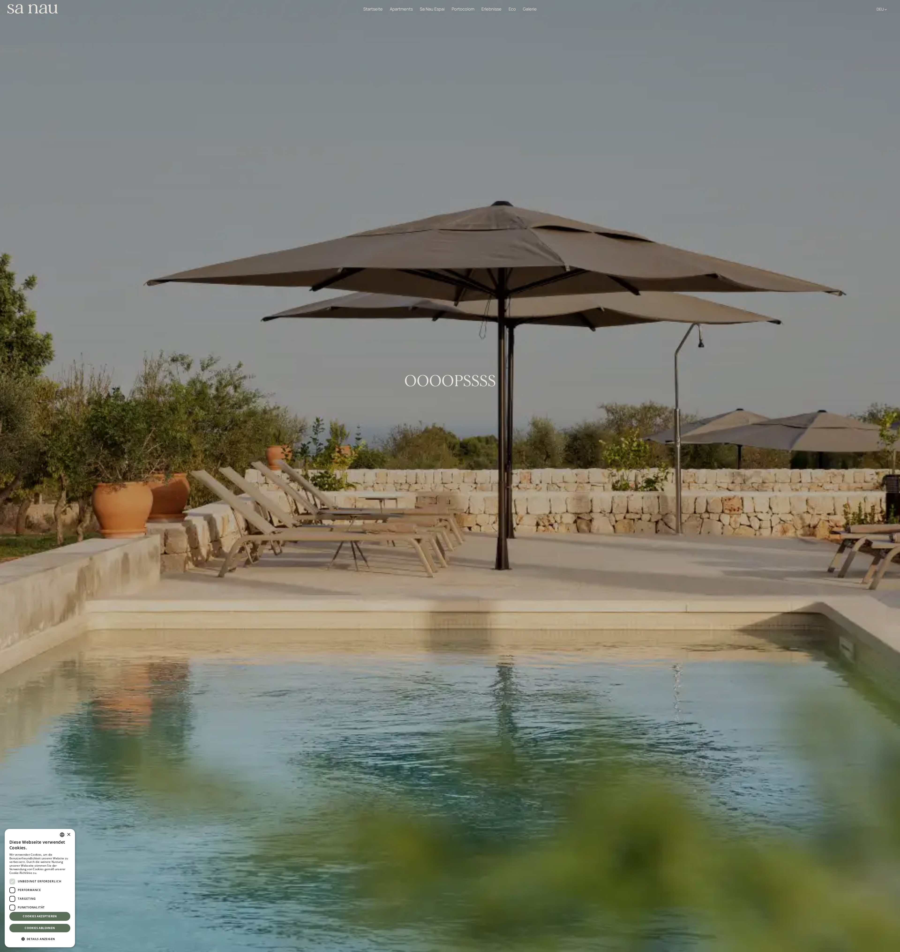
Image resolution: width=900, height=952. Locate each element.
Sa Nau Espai (432, 9)
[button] (39, 939)
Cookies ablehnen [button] (40, 928)
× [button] (68, 834)
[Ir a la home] (33, 9)
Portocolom (463, 9)
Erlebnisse (491, 9)
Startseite (373, 9)
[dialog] (40, 888)
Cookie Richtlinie (49, 873)
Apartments (401, 9)
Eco (512, 9)
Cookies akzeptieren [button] (40, 916)
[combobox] (62, 834)
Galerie (530, 9)
